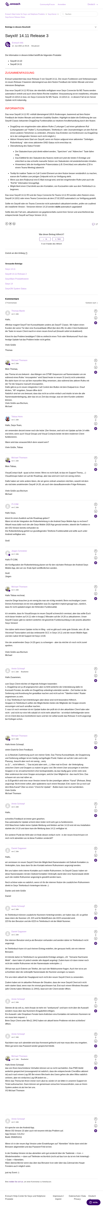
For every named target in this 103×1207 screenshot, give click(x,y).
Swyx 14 (9, 284)
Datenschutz (74, 1196)
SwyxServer (52, 14)
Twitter (10, 223)
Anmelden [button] (62, 4)
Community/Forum (47, 4)
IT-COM (14, 504)
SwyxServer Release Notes (15, 17)
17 (96, 224)
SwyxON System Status (15, 289)
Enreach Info (17, 43)
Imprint (58, 1199)
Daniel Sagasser (18, 848)
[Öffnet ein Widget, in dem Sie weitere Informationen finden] (93, 1202)
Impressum (58, 1196)
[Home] (13, 6)
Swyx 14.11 (10, 269)
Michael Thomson (19, 360)
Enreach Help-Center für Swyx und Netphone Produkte (25, 14)
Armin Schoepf (18, 669)
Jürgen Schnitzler (19, 551)
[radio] (45, 239)
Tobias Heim (17, 417)
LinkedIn (14, 223)
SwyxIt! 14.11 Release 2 (16, 274)
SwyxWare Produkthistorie (17, 279)
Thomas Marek (18, 311)
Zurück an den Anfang (15, 253)
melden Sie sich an (16, 1182)
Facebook (6, 223)
